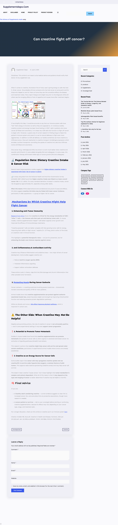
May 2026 (86, 145)
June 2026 (86, 142)
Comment (14, 449)
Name (13, 463)
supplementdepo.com (16, 6)
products (85, 84)
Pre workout (86, 81)
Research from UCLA (17, 216)
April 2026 (86, 148)
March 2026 (86, 152)
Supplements (87, 87)
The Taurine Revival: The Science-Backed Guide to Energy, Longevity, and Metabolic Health (93, 103)
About (5, 12)
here (65, 412)
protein (84, 182)
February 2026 (87, 155)
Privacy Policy (33, 12)
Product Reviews (47, 12)
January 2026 (87, 158)
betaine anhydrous (97, 176)
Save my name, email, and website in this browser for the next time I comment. (38, 486)
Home (23, 12)
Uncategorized (17, 429)
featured (92, 179)
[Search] (105, 70)
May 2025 (86, 164)
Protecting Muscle (21, 282)
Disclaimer (14, 12)
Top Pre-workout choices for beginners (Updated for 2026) (93, 122)
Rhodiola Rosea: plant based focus (91, 111)
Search (68, 10)
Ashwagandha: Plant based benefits (92, 116)
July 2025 (85, 161)
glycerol (100, 179)
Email (13, 470)
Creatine (65, 429)
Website (13, 478)
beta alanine (85, 176)
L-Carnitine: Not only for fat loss (91, 129)
